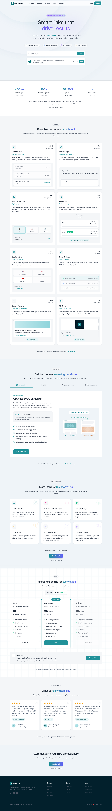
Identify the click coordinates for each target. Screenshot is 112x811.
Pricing (54, 3)
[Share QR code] (77, 61)
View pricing (71, 351)
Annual (60, 592)
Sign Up (68, 792)
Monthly (49, 592)
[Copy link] (74, 61)
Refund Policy (88, 792)
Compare (47, 3)
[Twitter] (11, 793)
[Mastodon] (17, 793)
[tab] (21, 385)
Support (68, 789)
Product (31, 3)
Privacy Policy (88, 789)
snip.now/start (36, 60)
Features (49, 786)
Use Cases (39, 3)
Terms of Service (89, 786)
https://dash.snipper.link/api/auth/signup (53, 60)
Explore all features (70, 464)
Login (91, 3)
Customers (62, 3)
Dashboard (50, 795)
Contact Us (69, 786)
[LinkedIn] (14, 793)
